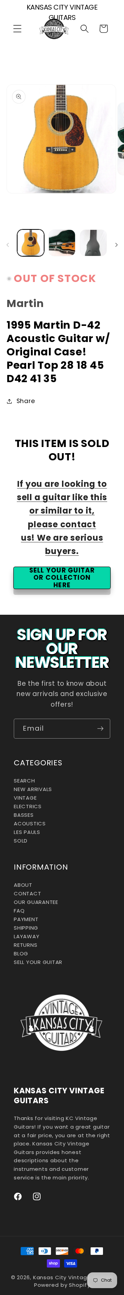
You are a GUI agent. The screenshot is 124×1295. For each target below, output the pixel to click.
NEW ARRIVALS (33, 789)
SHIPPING (26, 927)
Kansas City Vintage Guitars (73, 1277)
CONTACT (27, 893)
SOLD (21, 840)
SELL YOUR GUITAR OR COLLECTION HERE (62, 578)
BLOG (21, 953)
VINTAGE (25, 797)
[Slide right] (116, 244)
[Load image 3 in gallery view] (93, 242)
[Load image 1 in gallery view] (30, 242)
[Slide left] (7, 244)
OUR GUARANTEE (36, 902)
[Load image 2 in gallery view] (62, 242)
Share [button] (26, 401)
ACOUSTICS (30, 823)
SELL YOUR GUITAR (38, 962)
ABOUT (23, 884)
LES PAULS (27, 832)
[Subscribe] (100, 729)
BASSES (24, 815)
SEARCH (24, 780)
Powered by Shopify (62, 1284)
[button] (17, 28)
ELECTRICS (28, 806)
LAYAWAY (26, 936)
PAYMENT (26, 919)
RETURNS (25, 945)
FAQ (19, 910)
